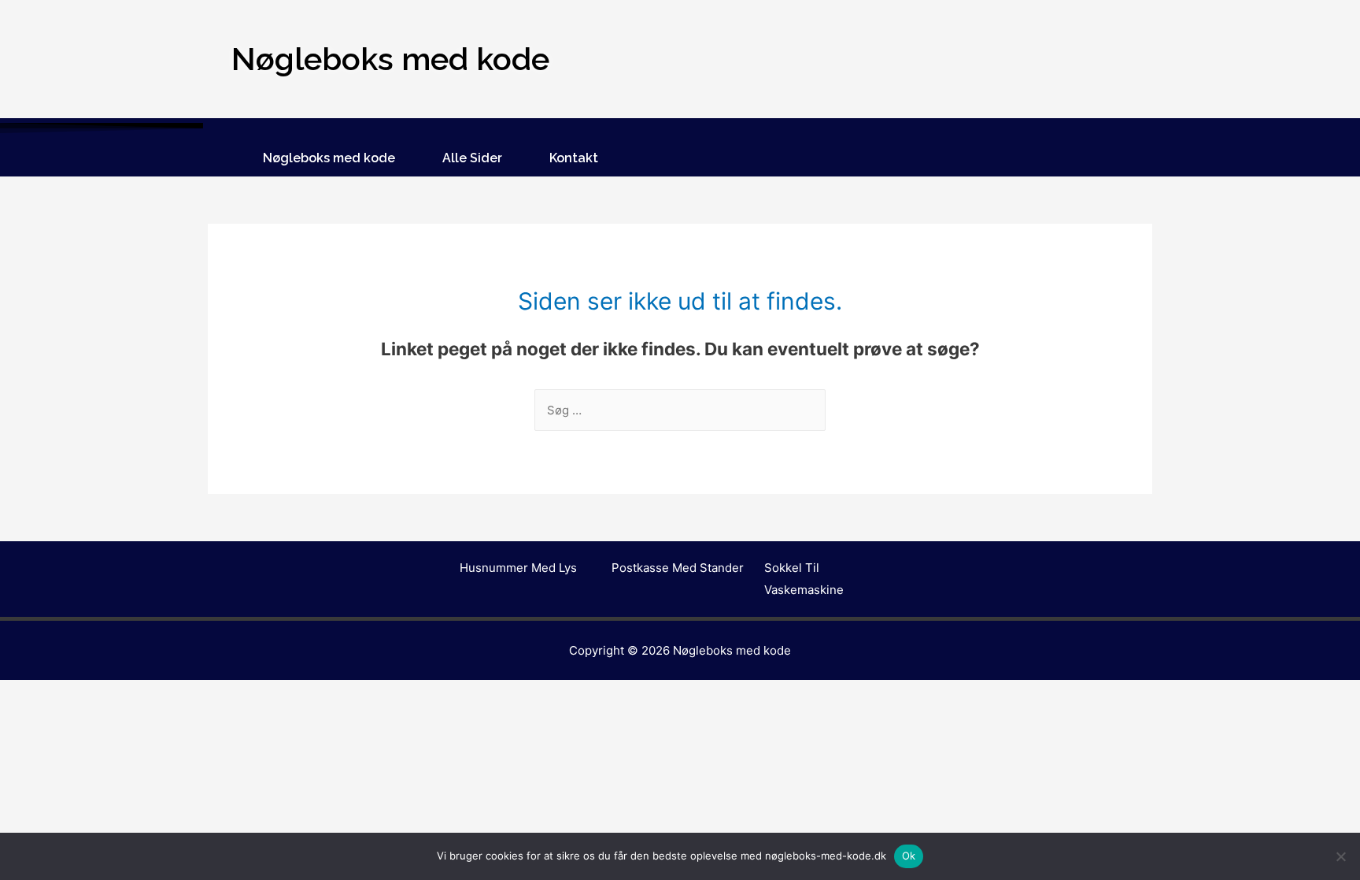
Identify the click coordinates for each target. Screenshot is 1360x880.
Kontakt (573, 157)
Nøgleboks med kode (329, 157)
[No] (1340, 856)
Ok (909, 855)
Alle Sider (472, 157)
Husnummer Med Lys (518, 567)
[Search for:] (680, 410)
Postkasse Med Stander (678, 567)
